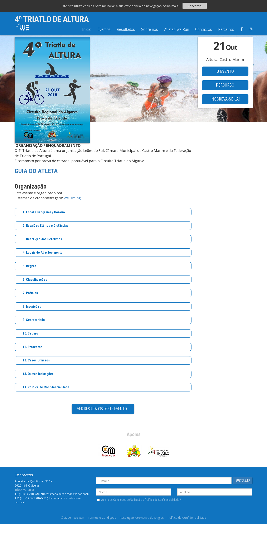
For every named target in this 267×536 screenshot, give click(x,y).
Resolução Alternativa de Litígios (142, 518)
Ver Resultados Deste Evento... (103, 408)
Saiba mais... (171, 6)
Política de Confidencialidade (187, 518)
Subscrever (243, 480)
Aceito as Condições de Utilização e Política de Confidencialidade (141, 499)
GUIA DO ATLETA (36, 171)
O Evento (225, 71)
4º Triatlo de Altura (52, 19)
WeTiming (72, 197)
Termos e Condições (102, 518)
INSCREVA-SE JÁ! (225, 99)
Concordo (195, 6)
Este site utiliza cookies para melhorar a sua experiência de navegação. (111, 6)
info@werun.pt (24, 490)
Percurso (225, 85)
